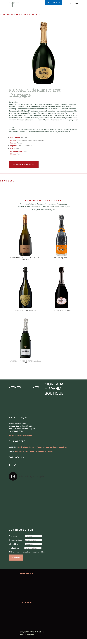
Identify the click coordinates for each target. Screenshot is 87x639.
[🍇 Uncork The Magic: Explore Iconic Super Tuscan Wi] (43, 516)
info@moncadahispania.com (20, 435)
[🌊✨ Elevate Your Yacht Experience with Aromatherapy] (67, 516)
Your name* (13, 536)
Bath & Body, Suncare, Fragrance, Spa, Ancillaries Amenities (42, 447)
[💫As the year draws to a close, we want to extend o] (67, 503)
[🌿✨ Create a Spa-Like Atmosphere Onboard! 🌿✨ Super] (20, 516)
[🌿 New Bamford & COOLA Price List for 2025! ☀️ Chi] (43, 503)
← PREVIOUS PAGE (10, 14)
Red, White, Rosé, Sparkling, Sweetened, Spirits (34, 451)
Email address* (14, 548)
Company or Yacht (15, 540)
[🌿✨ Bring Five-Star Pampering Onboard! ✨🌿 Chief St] (20, 503)
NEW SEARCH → (32, 14)
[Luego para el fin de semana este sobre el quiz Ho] (20, 489)
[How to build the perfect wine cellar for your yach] (67, 489)
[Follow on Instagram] (15, 465)
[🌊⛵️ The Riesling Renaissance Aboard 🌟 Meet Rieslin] (43, 489)
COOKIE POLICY (26, 603)
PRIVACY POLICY (26, 573)
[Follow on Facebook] (10, 465)
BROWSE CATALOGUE (23, 164)
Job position (13, 544)
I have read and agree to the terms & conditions (28, 552)
